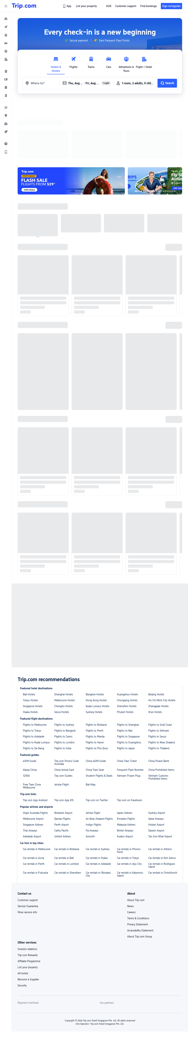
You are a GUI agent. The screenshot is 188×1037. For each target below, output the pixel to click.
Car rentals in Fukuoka (35, 872)
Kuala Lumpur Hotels (97, 706)
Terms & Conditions (138, 918)
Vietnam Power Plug (128, 775)
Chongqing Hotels (127, 700)
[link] (67, 6)
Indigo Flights (93, 824)
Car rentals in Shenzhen (67, 872)
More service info (27, 912)
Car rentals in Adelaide (98, 863)
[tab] (55, 63)
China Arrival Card (64, 769)
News (130, 906)
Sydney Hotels (94, 712)
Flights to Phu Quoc (97, 748)
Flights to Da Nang (33, 748)
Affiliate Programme (29, 961)
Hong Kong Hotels (96, 700)
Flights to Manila (95, 736)
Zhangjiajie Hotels (158, 706)
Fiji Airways (92, 830)
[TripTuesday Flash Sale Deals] (71, 180)
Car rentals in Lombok (66, 863)
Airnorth (90, 836)
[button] (6, 6)
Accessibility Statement (140, 930)
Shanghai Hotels (63, 694)
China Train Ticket (127, 761)
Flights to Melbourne (35, 724)
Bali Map (90, 784)
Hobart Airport (156, 824)
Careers (131, 912)
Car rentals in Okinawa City (98, 874)
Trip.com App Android (35, 800)
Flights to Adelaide (33, 736)
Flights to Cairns (63, 736)
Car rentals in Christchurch (162, 872)
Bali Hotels (29, 694)
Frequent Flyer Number (130, 769)
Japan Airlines (124, 812)
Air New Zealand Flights (99, 818)
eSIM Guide (29, 761)
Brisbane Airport (63, 812)
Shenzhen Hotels (126, 706)
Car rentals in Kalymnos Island (130, 874)
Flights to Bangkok (65, 730)
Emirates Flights (126, 818)
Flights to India (62, 748)
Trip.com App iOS (64, 800)
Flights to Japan (126, 748)
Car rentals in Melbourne (36, 849)
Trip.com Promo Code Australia (66, 762)
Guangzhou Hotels (127, 694)
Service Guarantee (28, 906)
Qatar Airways (156, 818)
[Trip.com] (24, 6)
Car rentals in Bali (64, 858)
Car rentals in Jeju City (129, 863)
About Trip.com (135, 900)
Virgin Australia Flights (35, 812)
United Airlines (62, 836)
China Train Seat (95, 769)
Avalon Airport (125, 836)
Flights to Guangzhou (129, 742)
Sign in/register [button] (171, 6)
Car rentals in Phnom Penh (128, 851)
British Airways (125, 830)
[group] (76, 40)
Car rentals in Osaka (97, 858)
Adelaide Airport (32, 836)
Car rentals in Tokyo (128, 858)
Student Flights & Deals (99, 775)
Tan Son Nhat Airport (160, 836)
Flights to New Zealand (161, 742)
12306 (26, 775)
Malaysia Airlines (126, 824)
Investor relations (27, 949)
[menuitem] (6, 18)
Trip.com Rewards (28, 955)
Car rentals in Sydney (97, 849)
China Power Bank (158, 761)
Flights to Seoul (157, 736)
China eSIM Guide (96, 761)
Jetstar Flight (61, 784)
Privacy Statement (137, 924)
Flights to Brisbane (96, 724)
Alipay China (30, 769)
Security (22, 985)
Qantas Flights (62, 818)
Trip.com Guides (63, 775)
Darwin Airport (156, 830)
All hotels (23, 973)
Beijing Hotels (156, 694)
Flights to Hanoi (95, 742)
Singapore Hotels (32, 706)
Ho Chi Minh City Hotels (161, 700)
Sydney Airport (156, 812)
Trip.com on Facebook (129, 800)
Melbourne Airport (33, 818)
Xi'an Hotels (155, 712)
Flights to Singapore (128, 736)
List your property (28, 967)
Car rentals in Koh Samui (162, 858)
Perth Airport (61, 824)
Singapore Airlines (33, 824)
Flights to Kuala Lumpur (36, 742)
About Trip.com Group (139, 936)
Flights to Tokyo (32, 730)
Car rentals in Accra (33, 858)
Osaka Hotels (30, 712)
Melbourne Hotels (64, 700)
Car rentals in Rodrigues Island (161, 865)
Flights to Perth (94, 730)
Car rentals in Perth (33, 863)
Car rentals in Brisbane (66, 849)
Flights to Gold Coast (160, 724)
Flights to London (64, 742)
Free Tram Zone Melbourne (32, 786)
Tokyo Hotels (30, 700)
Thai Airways (30, 830)
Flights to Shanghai (128, 724)
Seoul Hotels (61, 712)
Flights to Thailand (158, 748)
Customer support (28, 900)
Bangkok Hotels (95, 694)
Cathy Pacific (61, 830)
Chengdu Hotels (63, 706)
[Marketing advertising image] (155, 180)
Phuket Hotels (125, 712)
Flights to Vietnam (158, 730)
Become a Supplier (28, 979)
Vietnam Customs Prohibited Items (158, 777)
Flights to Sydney (64, 724)
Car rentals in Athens (160, 849)
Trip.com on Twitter (97, 800)
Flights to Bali (124, 730)
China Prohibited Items (161, 769)
